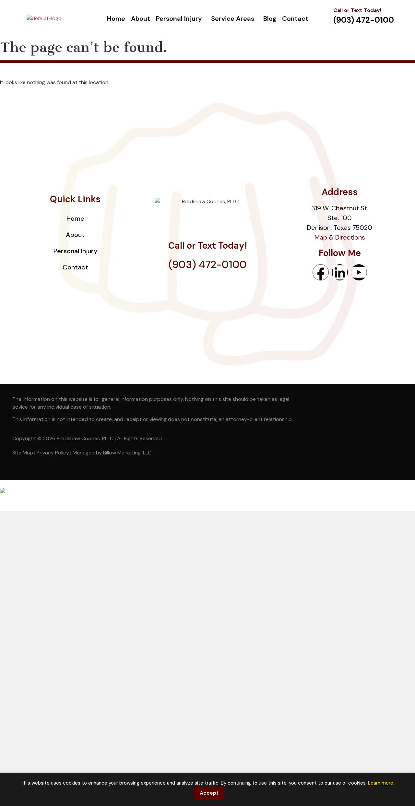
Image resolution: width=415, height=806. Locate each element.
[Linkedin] (340, 272)
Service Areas (232, 18)
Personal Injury (179, 18)
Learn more (380, 783)
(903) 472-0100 (208, 264)
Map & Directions (339, 237)
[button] (180, 18)
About (140, 18)
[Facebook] (321, 272)
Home (116, 18)
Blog (269, 18)
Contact (295, 18)
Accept (209, 792)
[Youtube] (359, 272)
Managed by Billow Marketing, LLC (112, 452)
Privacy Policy (53, 452)
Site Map (22, 452)
